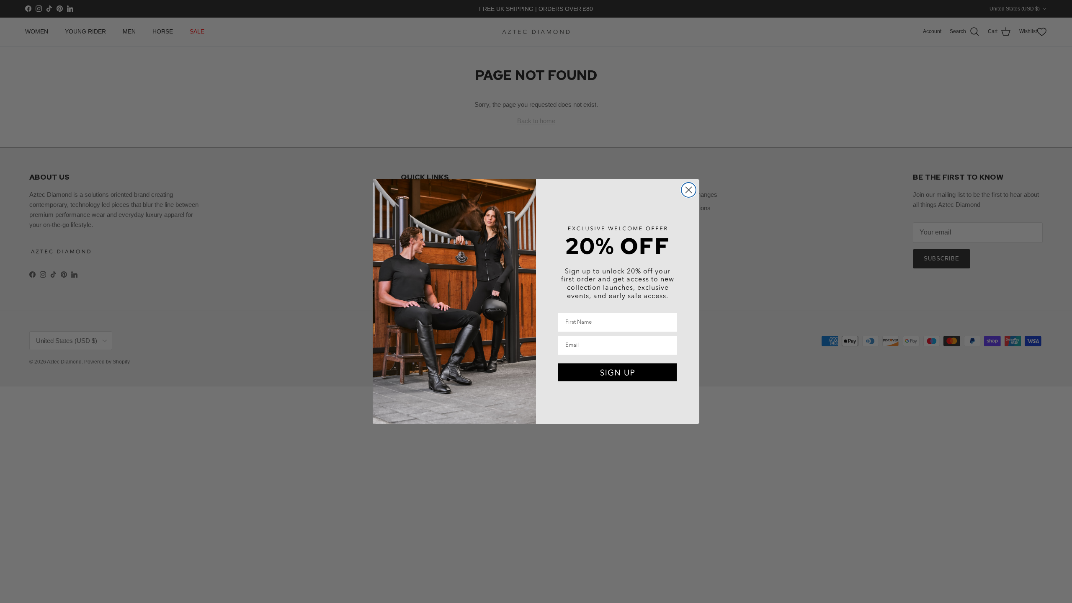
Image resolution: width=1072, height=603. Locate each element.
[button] (617, 373)
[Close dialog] (688, 190)
